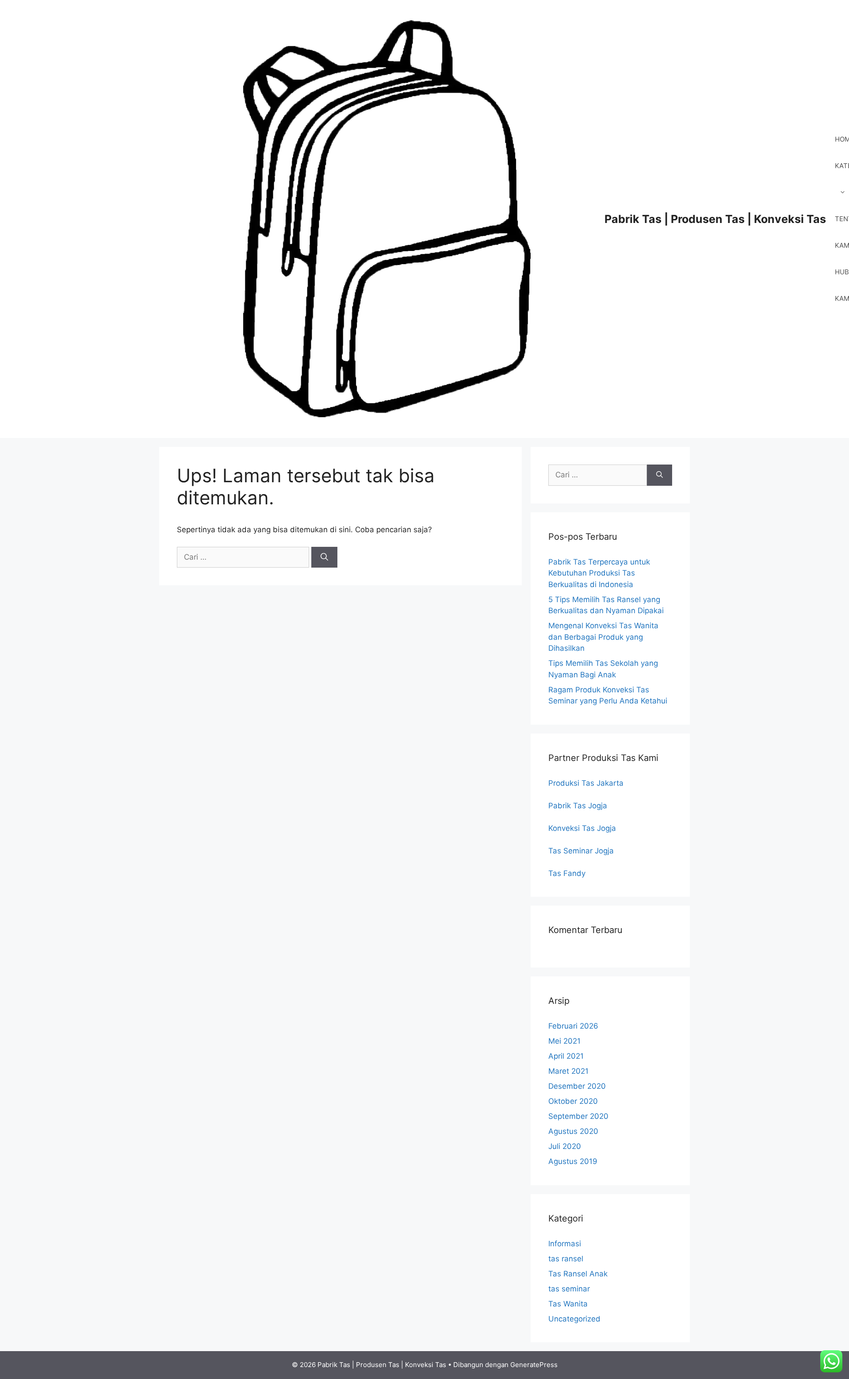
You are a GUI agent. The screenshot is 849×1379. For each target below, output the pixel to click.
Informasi (564, 1243)
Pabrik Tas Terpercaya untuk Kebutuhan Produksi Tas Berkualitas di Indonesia (599, 573)
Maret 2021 (568, 1071)
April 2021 (566, 1056)
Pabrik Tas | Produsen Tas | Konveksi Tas (715, 219)
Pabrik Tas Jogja (577, 805)
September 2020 (578, 1116)
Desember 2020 (577, 1086)
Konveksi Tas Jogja (582, 828)
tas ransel (565, 1258)
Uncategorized (574, 1318)
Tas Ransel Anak (578, 1273)
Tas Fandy (566, 873)
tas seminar (569, 1288)
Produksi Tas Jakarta (585, 783)
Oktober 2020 (573, 1101)
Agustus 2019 (572, 1161)
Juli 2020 (564, 1146)
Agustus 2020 (573, 1131)
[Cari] (324, 557)
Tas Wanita (568, 1303)
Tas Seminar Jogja (581, 850)
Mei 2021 (564, 1041)
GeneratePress (534, 1364)
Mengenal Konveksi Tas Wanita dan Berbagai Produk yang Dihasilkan (603, 637)
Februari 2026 (573, 1026)
